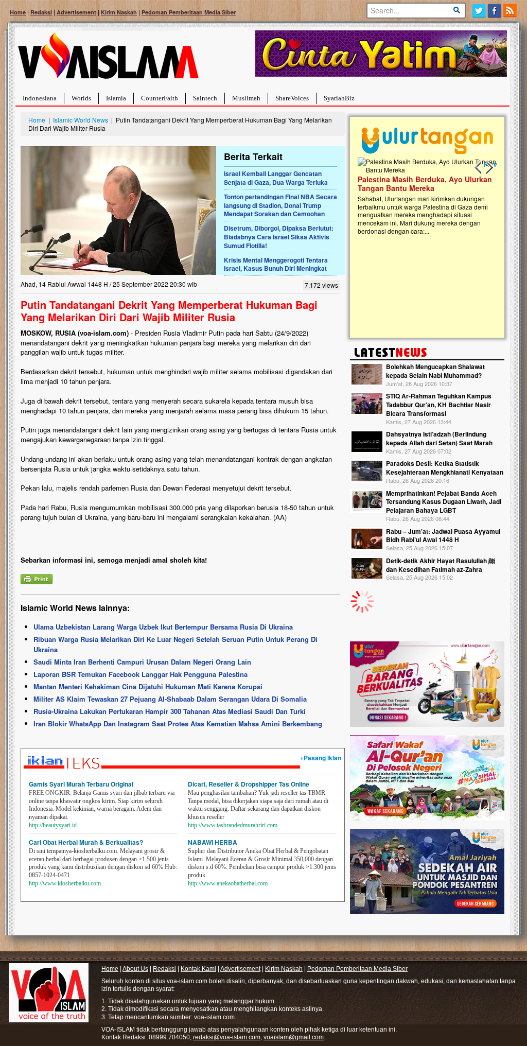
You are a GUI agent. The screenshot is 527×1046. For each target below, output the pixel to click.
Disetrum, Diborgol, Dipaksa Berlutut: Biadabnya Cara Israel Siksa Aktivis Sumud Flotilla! (278, 236)
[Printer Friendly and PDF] (36, 577)
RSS (511, 11)
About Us (135, 968)
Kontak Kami (198, 968)
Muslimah (246, 98)
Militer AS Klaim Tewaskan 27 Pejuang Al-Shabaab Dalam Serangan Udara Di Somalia (170, 699)
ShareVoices (292, 98)
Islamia (116, 98)
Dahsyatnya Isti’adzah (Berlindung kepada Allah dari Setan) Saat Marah (439, 438)
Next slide (489, 168)
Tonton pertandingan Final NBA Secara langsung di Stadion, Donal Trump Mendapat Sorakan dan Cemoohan (280, 205)
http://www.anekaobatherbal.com (228, 883)
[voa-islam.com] (108, 59)
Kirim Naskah (119, 12)
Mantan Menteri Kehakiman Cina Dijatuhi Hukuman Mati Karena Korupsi (147, 686)
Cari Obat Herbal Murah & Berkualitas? (86, 842)
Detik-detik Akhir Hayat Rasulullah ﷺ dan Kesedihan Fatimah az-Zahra (440, 565)
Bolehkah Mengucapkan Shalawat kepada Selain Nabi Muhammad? (435, 371)
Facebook (495, 11)
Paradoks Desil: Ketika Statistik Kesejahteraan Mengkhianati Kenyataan (444, 468)
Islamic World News (80, 119)
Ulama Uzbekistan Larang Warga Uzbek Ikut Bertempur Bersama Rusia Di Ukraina (163, 627)
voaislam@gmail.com (294, 1037)
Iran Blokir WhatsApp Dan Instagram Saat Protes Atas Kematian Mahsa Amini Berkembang (177, 723)
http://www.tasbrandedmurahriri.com (232, 825)
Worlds (81, 98)
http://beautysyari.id (53, 825)
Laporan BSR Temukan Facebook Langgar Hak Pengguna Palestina (140, 674)
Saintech (205, 98)
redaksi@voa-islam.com (226, 1037)
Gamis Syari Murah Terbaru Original (81, 784)
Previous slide (478, 168)
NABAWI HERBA (212, 842)
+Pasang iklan (320, 757)
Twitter (479, 11)
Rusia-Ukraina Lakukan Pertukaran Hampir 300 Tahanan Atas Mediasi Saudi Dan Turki (169, 711)
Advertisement (76, 12)
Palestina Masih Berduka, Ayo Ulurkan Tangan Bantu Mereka (406, 183)
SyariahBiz (339, 98)
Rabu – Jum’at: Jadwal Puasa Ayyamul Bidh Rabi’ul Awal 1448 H (443, 536)
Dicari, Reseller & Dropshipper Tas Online (248, 784)
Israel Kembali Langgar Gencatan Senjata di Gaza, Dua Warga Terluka (276, 178)
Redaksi (41, 12)
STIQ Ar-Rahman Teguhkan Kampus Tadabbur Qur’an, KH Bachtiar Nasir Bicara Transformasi (438, 404)
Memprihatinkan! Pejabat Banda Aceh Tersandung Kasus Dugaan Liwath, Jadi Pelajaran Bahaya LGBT (443, 502)
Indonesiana (40, 98)
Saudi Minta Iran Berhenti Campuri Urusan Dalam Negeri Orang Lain (142, 662)
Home (18, 12)
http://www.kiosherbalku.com (65, 883)
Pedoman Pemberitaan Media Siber (189, 12)
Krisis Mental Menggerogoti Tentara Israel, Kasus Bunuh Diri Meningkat (276, 264)
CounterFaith (159, 98)
